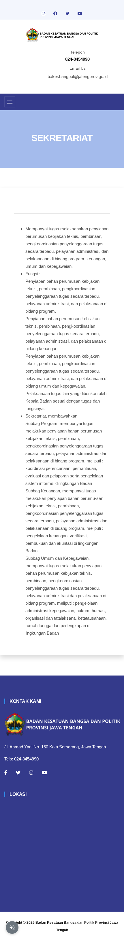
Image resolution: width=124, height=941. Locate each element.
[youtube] (80, 13)
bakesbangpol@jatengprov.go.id (78, 76)
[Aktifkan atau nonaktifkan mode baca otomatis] (12, 927)
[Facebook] (6, 772)
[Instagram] (31, 772)
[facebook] (56, 13)
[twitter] (68, 13)
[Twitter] (18, 772)
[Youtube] (44, 772)
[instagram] (44, 13)
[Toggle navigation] (9, 101)
